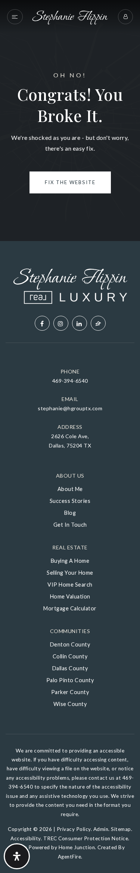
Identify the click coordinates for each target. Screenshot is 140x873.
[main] (70, 120)
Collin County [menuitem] (70, 656)
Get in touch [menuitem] (70, 524)
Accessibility (25, 838)
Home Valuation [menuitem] (70, 596)
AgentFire (69, 857)
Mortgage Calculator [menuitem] (70, 608)
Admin (101, 829)
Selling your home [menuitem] (70, 572)
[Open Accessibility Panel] (17, 856)
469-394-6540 (70, 381)
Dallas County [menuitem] (70, 668)
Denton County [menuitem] (70, 644)
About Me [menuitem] (70, 489)
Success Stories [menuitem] (70, 501)
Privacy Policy (74, 829)
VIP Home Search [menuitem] (70, 584)
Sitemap (121, 829)
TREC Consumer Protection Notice (85, 838)
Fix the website (70, 182)
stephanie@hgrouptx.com (70, 408)
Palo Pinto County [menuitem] (70, 680)
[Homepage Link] (70, 15)
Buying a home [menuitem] (70, 561)
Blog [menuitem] (70, 513)
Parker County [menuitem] (70, 692)
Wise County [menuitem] (70, 704)
